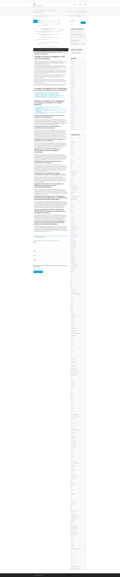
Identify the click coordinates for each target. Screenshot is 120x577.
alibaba (72, 152)
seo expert (72, 432)
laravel (72, 311)
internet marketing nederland (75, 293)
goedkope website (74, 236)
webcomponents (73, 511)
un (71, 491)
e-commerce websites (52, 49)
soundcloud (72, 465)
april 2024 (72, 122)
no (71, 355)
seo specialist (73, 438)
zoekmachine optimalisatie (75, 568)
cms (71, 181)
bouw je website (73, 170)
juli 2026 (72, 63)
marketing (72, 326)
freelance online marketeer (75, 227)
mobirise (72, 344)
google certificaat (73, 249)
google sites (73, 269)
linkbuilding (72, 313)
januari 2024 (73, 129)
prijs (71, 388)
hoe (71, 282)
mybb (72, 346)
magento (83, 10)
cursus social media (74, 190)
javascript (72, 300)
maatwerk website (74, 315)
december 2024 (73, 105)
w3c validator (73, 502)
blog (71, 168)
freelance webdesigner (74, 229)
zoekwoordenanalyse (60, 50)
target (72, 471)
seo (71, 421)
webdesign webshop (74, 515)
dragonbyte (72, 205)
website (72, 524)
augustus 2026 (73, 61)
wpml (72, 553)
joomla (72, 302)
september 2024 (73, 111)
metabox (72, 337)
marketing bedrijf (73, 328)
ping (71, 379)
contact (72, 183)
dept (71, 194)
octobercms (73, 359)
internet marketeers (74, 291)
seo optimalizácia (73, 436)
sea (71, 410)
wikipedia (72, 542)
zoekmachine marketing (74, 566)
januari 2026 (73, 76)
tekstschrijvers (73, 478)
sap (71, 401)
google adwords (73, 245)
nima (71, 348)
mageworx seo (40, 50)
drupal (72, 207)
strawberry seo (73, 469)
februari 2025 (73, 100)
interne (72, 289)
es (71, 214)
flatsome (72, 223)
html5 (72, 284)
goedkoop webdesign (74, 234)
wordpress (72, 546)
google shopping (73, 267)
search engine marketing (75, 414)
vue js (72, 498)
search (72, 412)
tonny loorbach (73, 482)
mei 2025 (72, 94)
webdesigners (73, 520)
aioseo (72, 150)
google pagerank (73, 260)
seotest (72, 449)
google (72, 238)
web (71, 509)
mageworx (45, 49)
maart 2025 (72, 98)
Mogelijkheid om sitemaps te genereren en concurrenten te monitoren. (46, 96)
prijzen (72, 390)
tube (71, 487)
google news (73, 256)
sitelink (72, 454)
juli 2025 (72, 89)
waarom (72, 504)
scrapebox (72, 403)
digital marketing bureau (74, 196)
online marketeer (73, 368)
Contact (79, 4)
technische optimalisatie (74, 476)
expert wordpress (73, 218)
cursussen (72, 192)
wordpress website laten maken (76, 548)
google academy (73, 240)
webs (71, 522)
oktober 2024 (73, 109)
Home (80, 10)
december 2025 (73, 78)
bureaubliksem (37, 49)
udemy (72, 489)
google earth (73, 251)
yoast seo (72, 559)
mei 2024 (72, 120)
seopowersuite (73, 447)
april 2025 (72, 96)
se (71, 405)
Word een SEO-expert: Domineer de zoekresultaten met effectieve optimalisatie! (78, 34)
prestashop (72, 383)
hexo (71, 280)
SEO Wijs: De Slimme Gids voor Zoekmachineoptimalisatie (76, 41)
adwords (72, 146)
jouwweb (72, 304)
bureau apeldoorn (73, 172)
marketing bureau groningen (75, 333)
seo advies (72, 423)
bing (71, 163)
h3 (71, 278)
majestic (72, 322)
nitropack (72, 350)
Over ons (75, 4)
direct (72, 201)
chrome (72, 179)
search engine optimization (75, 416)
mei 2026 (72, 67)
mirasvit (72, 339)
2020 (71, 137)
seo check (72, 425)
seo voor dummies (74, 445)
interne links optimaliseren (59, 49)
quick (71, 394)
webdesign (72, 513)
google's (72, 271)
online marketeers (73, 370)
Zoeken (72, 20)
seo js (72, 434)
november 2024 (73, 107)
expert (72, 216)
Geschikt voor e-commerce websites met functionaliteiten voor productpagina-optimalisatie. (49, 95)
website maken (73, 531)
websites (72, 537)
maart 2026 (72, 72)
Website (34, 260)
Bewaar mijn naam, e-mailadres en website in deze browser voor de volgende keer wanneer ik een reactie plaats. (50, 266)
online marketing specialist (75, 372)
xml (71, 555)
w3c (71, 500)
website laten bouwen (74, 526)
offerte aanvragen (73, 361)
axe (71, 159)
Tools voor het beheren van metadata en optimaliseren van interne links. (46, 93)
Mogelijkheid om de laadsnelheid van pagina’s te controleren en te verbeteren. (47, 94)
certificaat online (73, 174)
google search (73, 262)
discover (72, 203)
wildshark (72, 544)
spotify (72, 467)
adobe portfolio (73, 141)
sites (71, 458)
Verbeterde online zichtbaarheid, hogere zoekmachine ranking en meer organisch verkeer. (49, 97)
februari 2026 (73, 74)
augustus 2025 (73, 87)
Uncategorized (73, 493)
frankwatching (73, 225)
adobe (72, 139)
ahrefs (72, 148)
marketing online (73, 335)
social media (73, 460)
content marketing (74, 185)
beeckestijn (72, 161)
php (71, 377)
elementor (72, 212)
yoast (72, 557)
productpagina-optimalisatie (52, 50)
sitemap (72, 456)
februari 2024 (73, 127)
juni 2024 (72, 118)
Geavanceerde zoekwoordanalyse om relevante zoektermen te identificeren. (47, 92)
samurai (72, 399)
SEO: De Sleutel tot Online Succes (76, 31)
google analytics (73, 247)
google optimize (73, 258)
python (72, 392)
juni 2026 (72, 65)
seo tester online (73, 443)
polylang (72, 381)
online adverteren (73, 366)
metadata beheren (45, 50)
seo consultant (73, 427)
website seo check (74, 535)
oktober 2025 (73, 83)
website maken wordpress (75, 533)
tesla (71, 480)
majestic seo (73, 324)
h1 (71, 273)
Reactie (35, 242)
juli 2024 (72, 116)
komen (72, 306)
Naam (34, 250)
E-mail (34, 255)
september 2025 (73, 85)
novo (71, 357)
